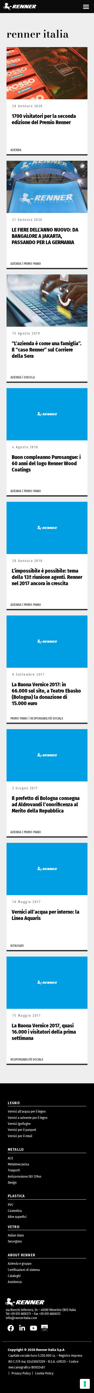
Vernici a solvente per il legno (28, 1118)
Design (12, 1182)
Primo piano (32, 264)
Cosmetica (15, 1211)
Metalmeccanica (18, 1164)
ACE (10, 1158)
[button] (86, 6)
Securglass (15, 1241)
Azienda (15, 150)
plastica (16, 1196)
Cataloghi (14, 1276)
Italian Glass (16, 1235)
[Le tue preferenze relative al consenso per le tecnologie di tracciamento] (85, 1384)
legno (14, 1103)
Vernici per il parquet (22, 1130)
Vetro (14, 1227)
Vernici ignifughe (19, 1124)
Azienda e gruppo (20, 1263)
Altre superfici (17, 1217)
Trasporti (14, 1170)
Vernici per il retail (20, 1136)
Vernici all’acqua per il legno (27, 1111)
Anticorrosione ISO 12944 (24, 1176)
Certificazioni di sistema (24, 1270)
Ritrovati (17, 946)
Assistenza (15, 1282)
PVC (10, 1205)
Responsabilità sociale (46, 718)
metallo (16, 1149)
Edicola (29, 377)
